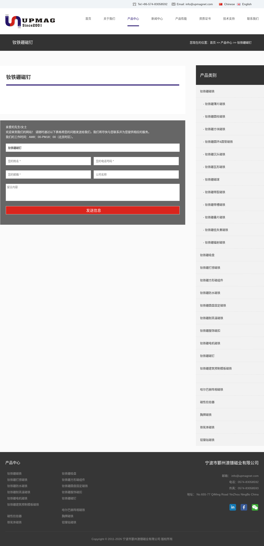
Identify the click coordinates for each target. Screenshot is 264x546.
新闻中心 (157, 18)
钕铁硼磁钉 (69, 498)
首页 (88, 18)
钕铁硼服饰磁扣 (72, 492)
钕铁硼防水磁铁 (17, 486)
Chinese (229, 4)
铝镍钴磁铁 (69, 522)
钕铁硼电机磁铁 (17, 498)
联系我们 (253, 18)
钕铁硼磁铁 (14, 473)
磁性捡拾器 (14, 516)
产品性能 (181, 18)
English (247, 4)
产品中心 (133, 18)
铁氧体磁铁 (14, 522)
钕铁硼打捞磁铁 (17, 479)
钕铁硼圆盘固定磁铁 (75, 486)
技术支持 (229, 18)
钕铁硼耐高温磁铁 (18, 492)
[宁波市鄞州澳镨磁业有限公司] (30, 22)
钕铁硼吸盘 (69, 473)
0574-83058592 (248, 482)
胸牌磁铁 (67, 516)
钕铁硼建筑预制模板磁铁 (23, 504)
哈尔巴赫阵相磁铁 (73, 510)
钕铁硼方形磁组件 (73, 479)
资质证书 (205, 18)
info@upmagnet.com (199, 4)
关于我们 (109, 18)
